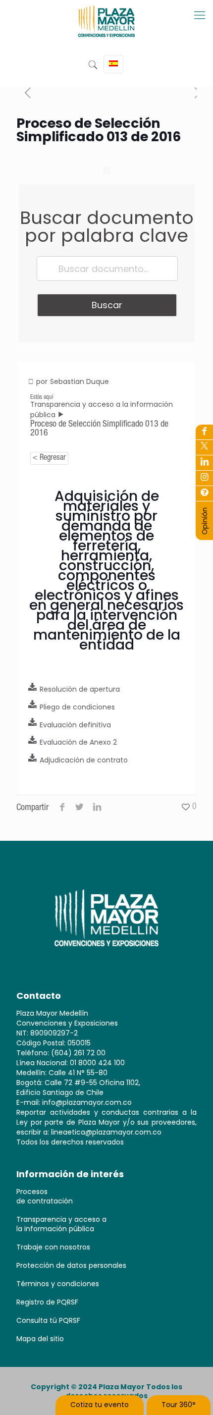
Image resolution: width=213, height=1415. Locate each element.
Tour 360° (178, 1405)
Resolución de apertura (80, 689)
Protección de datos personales (71, 1265)
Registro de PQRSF (47, 1302)
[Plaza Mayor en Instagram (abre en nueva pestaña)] (204, 478)
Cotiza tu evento (99, 1405)
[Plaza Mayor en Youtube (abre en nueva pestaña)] (204, 462)
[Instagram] (204, 493)
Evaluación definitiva (75, 725)
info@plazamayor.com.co (87, 1102)
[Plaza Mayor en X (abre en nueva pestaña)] (204, 447)
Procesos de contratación (44, 1196)
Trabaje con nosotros (53, 1247)
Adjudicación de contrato (84, 760)
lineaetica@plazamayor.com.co (106, 1132)
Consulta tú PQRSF (48, 1320)
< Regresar (49, 458)
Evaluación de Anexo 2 (78, 742)
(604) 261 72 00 (78, 1053)
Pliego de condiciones (77, 707)
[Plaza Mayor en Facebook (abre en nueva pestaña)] (204, 432)
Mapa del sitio (40, 1339)
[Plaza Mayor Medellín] (106, 28)
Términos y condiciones (57, 1284)
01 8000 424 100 (97, 1063)
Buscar (107, 305)
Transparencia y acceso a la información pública (61, 1224)
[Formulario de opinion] (205, 532)
